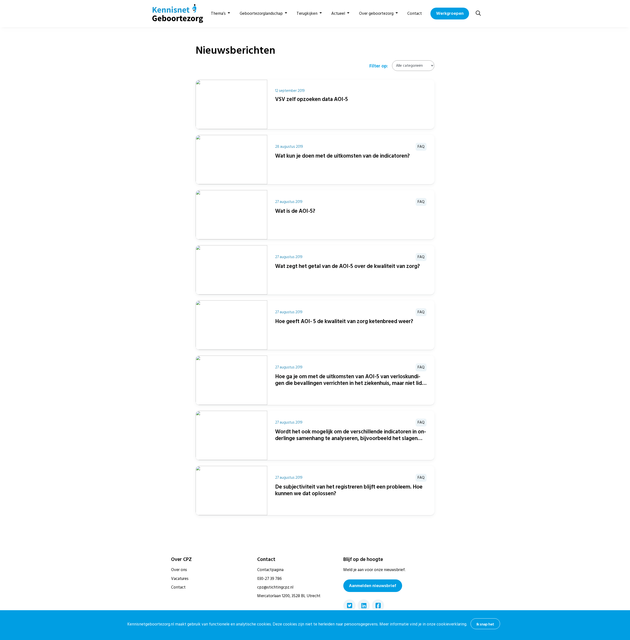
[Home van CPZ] (174, 13)
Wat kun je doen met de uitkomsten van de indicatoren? (342, 155)
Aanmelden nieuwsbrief (372, 585)
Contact (414, 13)
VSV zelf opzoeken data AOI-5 (311, 99)
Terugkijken (307, 13)
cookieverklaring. (452, 624)
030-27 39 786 (269, 578)
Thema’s (218, 13)
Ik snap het (485, 624)
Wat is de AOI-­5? (295, 211)
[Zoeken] (478, 13)
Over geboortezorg (376, 13)
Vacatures (180, 578)
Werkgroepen (450, 13)
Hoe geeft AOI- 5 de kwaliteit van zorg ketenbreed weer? (344, 321)
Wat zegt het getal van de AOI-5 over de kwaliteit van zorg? (347, 266)
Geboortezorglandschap (261, 13)
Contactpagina (270, 569)
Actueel (338, 13)
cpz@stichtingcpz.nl (275, 587)
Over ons (179, 569)
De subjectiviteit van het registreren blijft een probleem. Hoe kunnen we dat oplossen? (349, 490)
